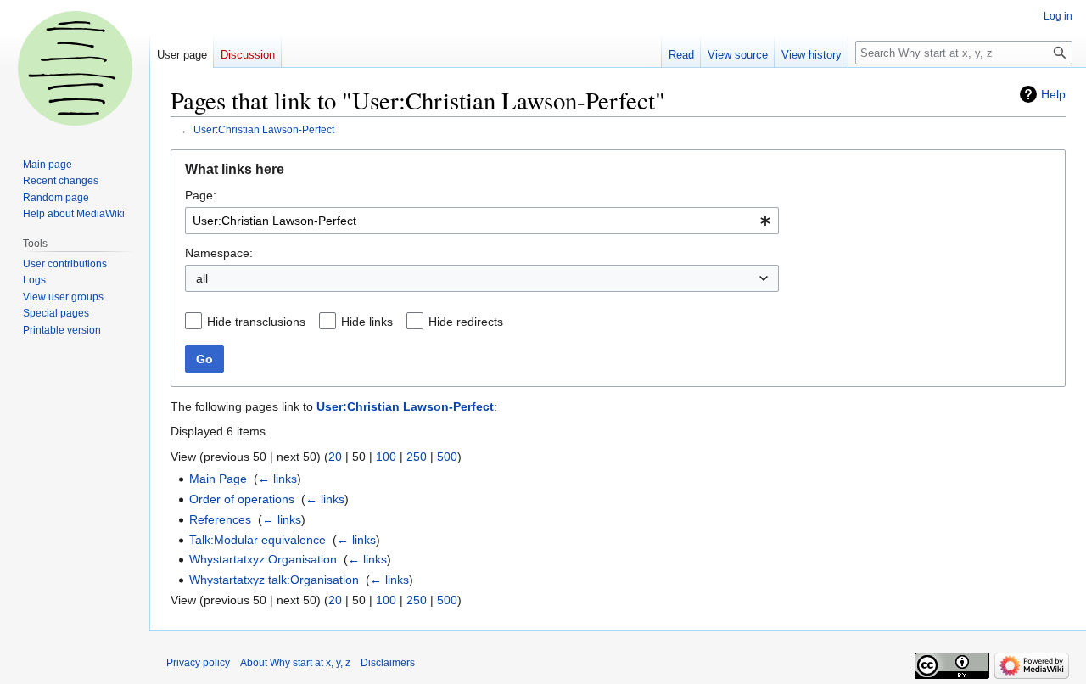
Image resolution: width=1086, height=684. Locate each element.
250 (416, 456)
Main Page (218, 478)
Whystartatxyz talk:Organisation (274, 579)
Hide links (367, 321)
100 (386, 456)
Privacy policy (198, 663)
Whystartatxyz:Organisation (263, 559)
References (220, 519)
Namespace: (219, 253)
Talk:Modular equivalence (257, 540)
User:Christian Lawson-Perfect (263, 129)
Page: (200, 195)
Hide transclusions (256, 321)
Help (1053, 94)
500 (447, 456)
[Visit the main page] (75, 68)
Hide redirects (465, 321)
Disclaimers (388, 663)
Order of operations (241, 499)
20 (335, 456)
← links (277, 478)
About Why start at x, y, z (295, 663)
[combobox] (482, 220)
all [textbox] (202, 278)
